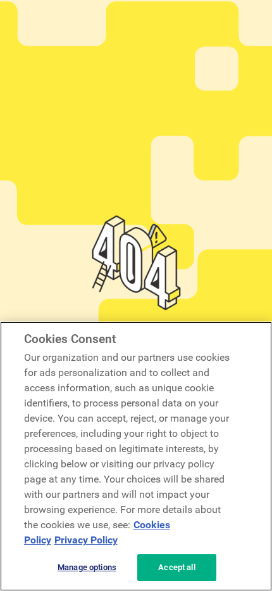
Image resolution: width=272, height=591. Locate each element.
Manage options (87, 567)
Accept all (176, 567)
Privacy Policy (86, 540)
